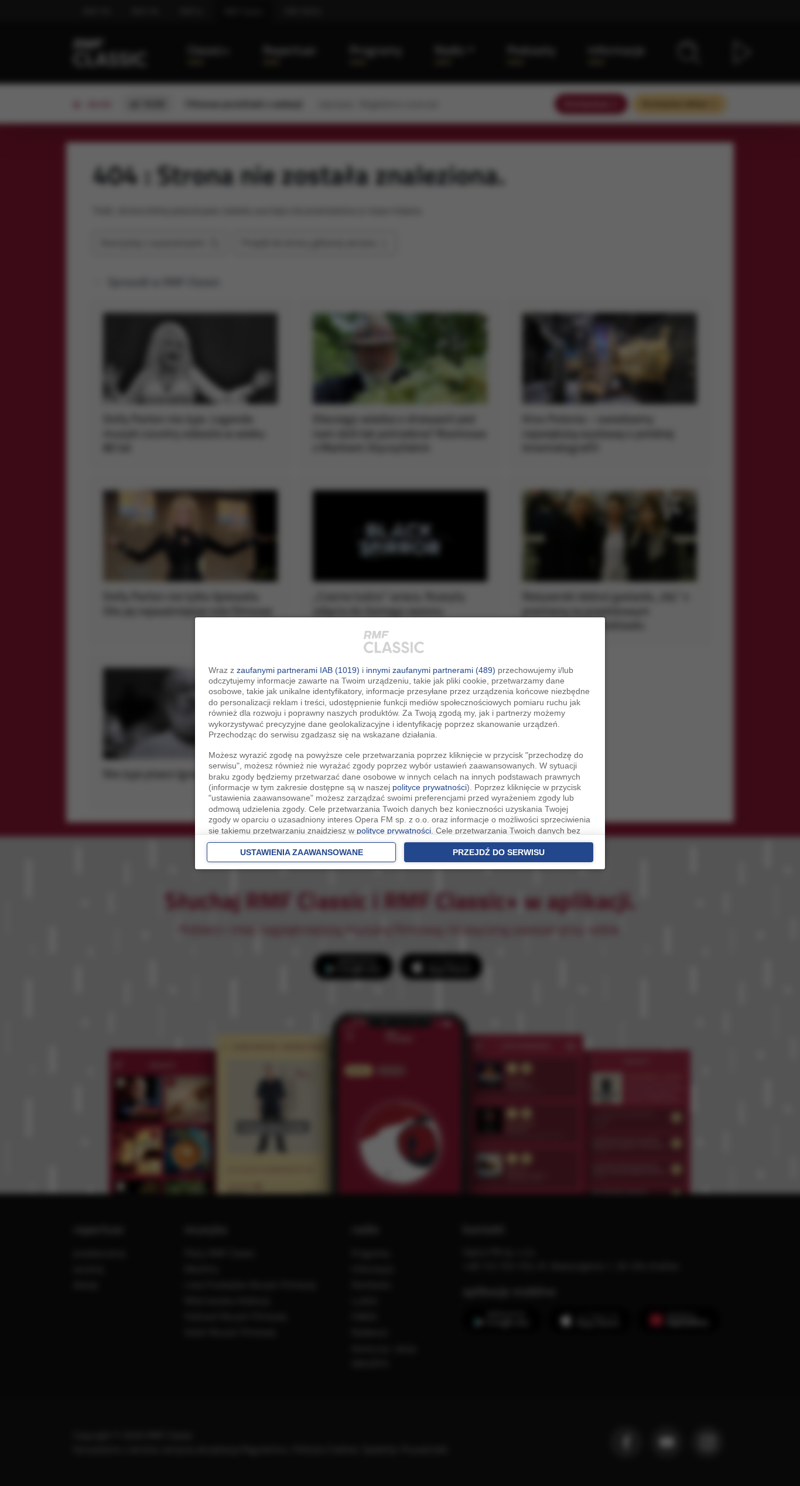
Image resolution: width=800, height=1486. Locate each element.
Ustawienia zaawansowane (301, 852)
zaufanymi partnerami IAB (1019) (298, 670)
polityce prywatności (429, 787)
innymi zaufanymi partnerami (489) (430, 670)
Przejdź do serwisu (499, 852)
